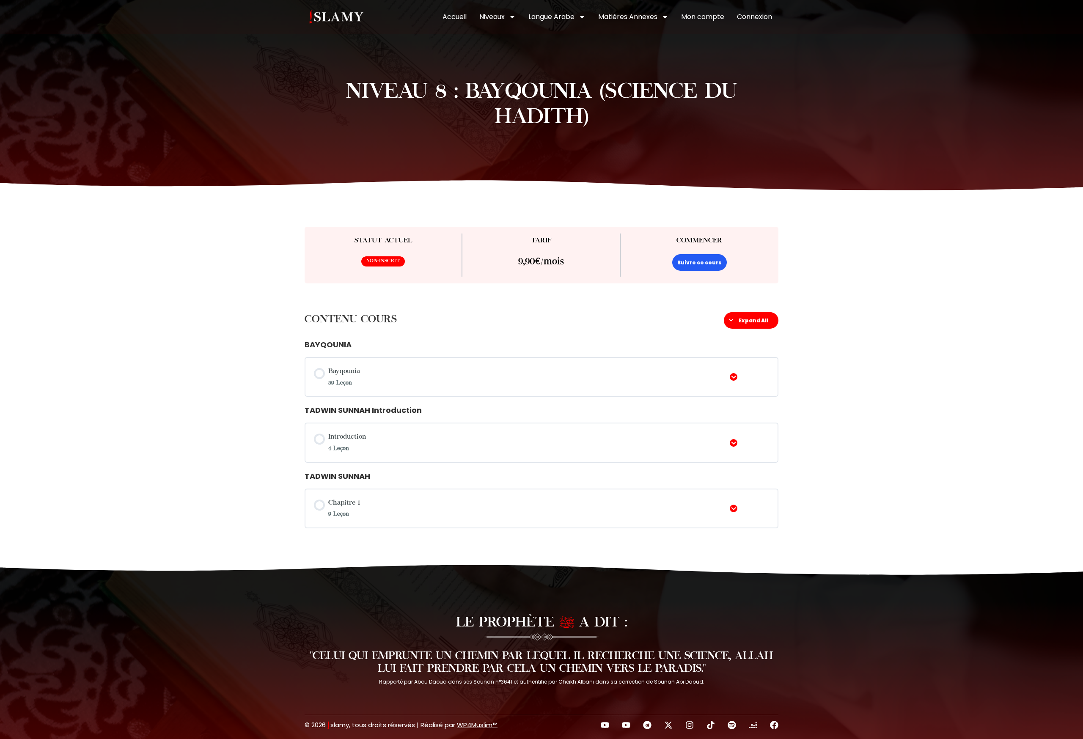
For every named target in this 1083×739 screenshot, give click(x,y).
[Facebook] (774, 725)
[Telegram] (647, 725)
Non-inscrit (383, 261)
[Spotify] (732, 725)
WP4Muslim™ (477, 724)
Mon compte (702, 17)
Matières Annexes (627, 17)
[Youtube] (605, 725)
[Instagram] (689, 725)
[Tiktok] (710, 725)
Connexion (754, 17)
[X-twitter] (668, 725)
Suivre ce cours (699, 262)
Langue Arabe (551, 17)
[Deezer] (753, 725)
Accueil (455, 17)
